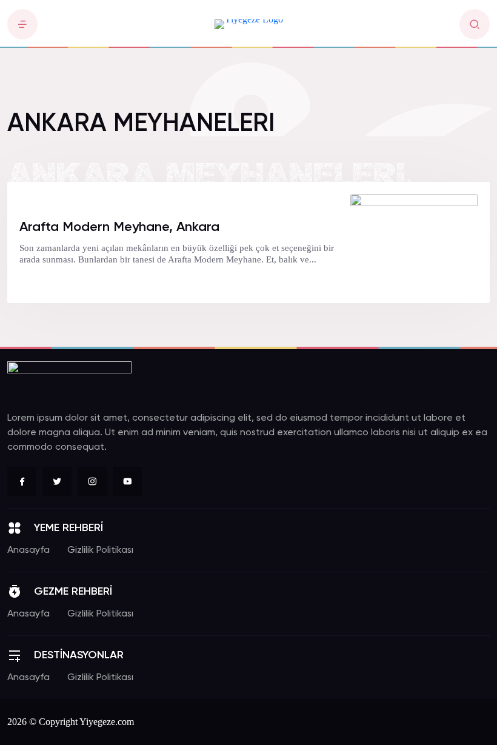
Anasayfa (28, 550)
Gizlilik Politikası (100, 550)
